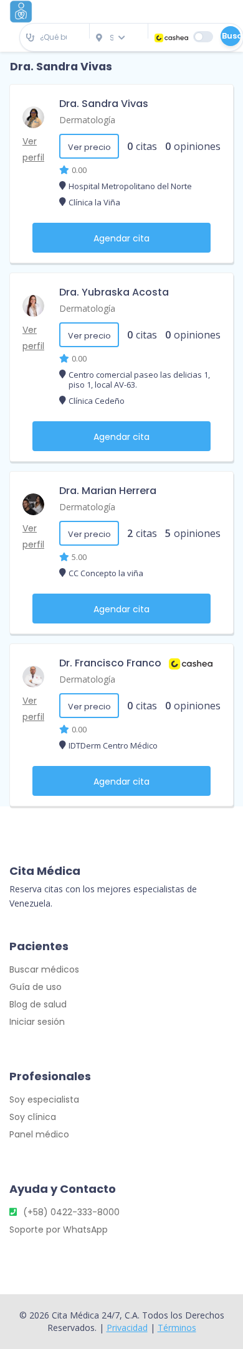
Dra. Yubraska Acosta (114, 292)
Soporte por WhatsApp (58, 1229)
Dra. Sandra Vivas (103, 103)
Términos (177, 1327)
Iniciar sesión (37, 1021)
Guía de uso (35, 987)
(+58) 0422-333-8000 (71, 1212)
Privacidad (127, 1327)
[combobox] (54, 37)
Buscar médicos (44, 969)
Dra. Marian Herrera (107, 490)
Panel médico (39, 1134)
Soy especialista (44, 1099)
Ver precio (89, 147)
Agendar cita (121, 238)
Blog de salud (38, 1004)
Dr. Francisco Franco (110, 663)
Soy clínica (32, 1117)
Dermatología (87, 120)
